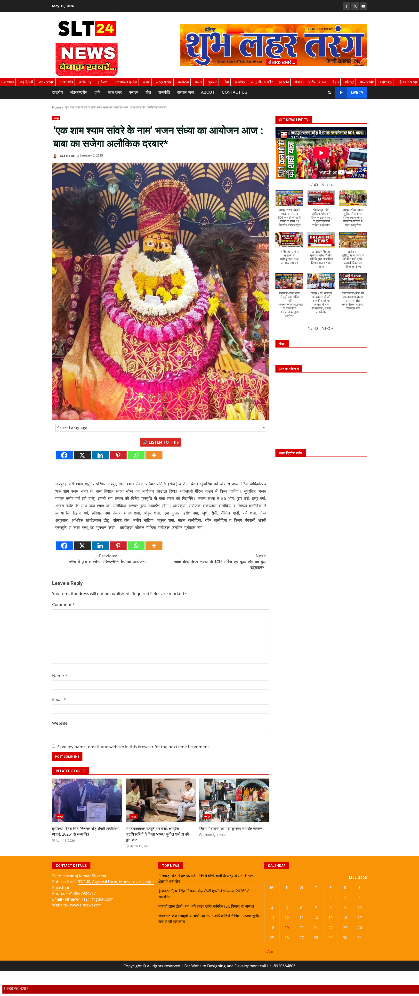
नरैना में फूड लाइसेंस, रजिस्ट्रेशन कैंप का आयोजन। (108, 558)
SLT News (67, 155)
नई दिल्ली (26, 82)
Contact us (234, 92)
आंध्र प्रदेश (164, 82)
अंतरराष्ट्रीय (78, 92)
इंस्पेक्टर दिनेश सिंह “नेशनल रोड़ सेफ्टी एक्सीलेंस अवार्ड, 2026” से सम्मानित (87, 800)
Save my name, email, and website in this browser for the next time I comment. (133, 746)
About (208, 92)
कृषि (97, 92)
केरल (198, 82)
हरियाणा (103, 82)
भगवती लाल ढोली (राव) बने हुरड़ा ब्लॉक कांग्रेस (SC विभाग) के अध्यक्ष (206, 906)
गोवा (226, 82)
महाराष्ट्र (386, 82)
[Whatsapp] (136, 455)
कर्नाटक (183, 82)
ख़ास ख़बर (115, 92)
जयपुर (56, 118)
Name (59, 675)
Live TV (357, 92)
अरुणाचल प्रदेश (125, 82)
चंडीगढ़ (240, 82)
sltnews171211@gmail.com (89, 899)
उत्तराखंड (66, 82)
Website (60, 723)
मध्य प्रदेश (367, 82)
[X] (82, 455)
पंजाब (299, 82)
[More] (153, 455)
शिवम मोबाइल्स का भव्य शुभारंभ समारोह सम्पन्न (234, 800)
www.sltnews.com (86, 905)
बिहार (335, 82)
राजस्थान (7, 82)
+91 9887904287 (81, 893)
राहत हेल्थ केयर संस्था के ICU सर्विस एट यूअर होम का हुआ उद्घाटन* (220, 561)
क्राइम (133, 92)
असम (146, 82)
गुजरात (213, 82)
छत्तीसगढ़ (85, 82)
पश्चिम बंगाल (317, 82)
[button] (327, 184)
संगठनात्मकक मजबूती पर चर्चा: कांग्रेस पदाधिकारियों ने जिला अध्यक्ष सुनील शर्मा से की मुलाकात (161, 800)
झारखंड (284, 82)
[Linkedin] (100, 455)
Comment (63, 604)
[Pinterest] (118, 455)
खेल (148, 92)
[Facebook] (64, 455)
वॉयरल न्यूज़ (185, 92)
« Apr (269, 951)
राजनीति (164, 92)
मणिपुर (349, 82)
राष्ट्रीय (57, 92)
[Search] (329, 92)
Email (59, 699)
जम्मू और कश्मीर (262, 82)
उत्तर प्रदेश (46, 82)
